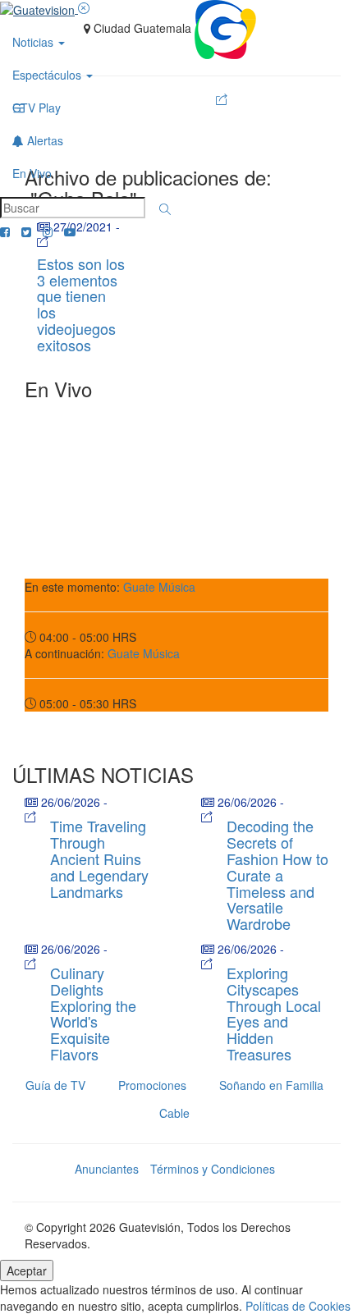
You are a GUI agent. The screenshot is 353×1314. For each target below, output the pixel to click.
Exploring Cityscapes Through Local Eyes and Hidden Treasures (274, 1013)
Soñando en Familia (271, 1085)
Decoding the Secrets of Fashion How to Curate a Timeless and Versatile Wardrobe (277, 874)
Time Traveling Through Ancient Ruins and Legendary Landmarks (99, 858)
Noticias (34, 42)
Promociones (152, 1085)
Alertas (43, 140)
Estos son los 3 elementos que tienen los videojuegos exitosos (81, 304)
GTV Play (36, 107)
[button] (165, 209)
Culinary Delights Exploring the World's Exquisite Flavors (93, 1013)
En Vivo (32, 173)
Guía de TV (55, 1085)
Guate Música (159, 587)
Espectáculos (48, 74)
